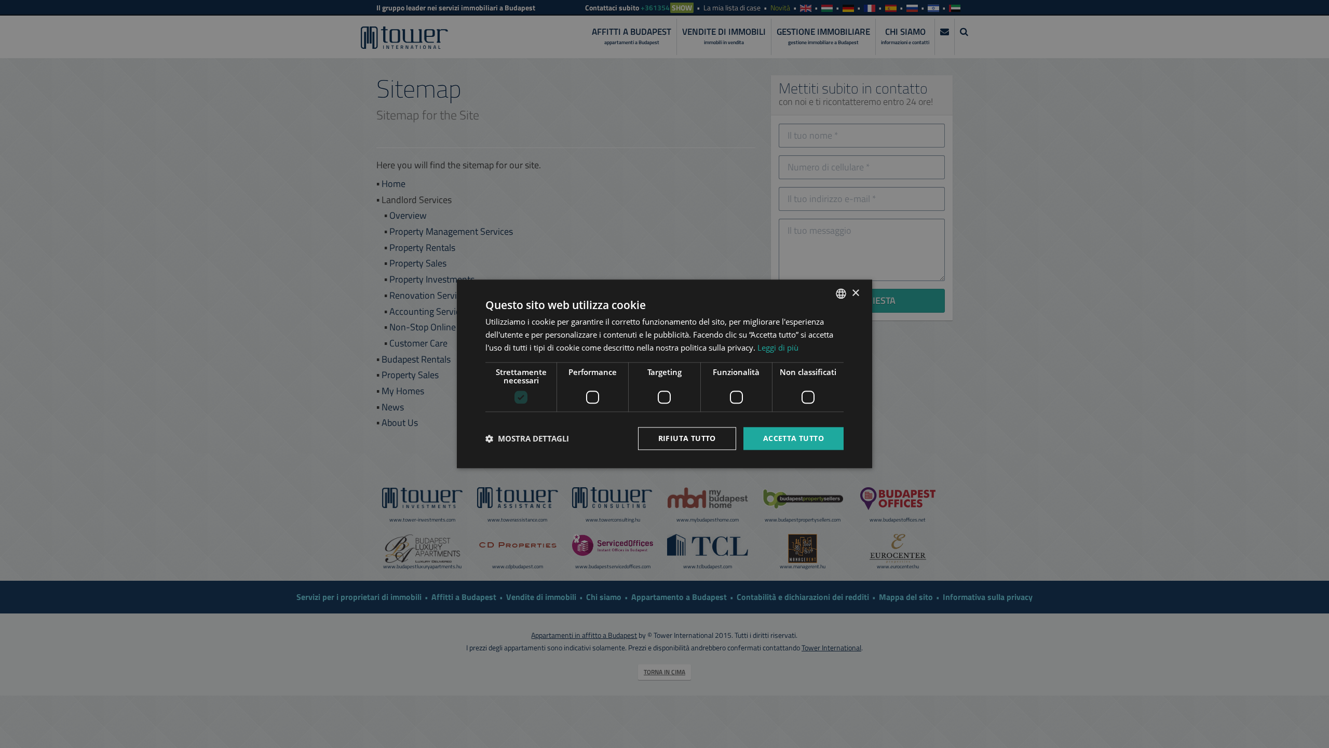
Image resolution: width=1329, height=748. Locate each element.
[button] (527, 438)
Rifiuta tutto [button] (687, 438)
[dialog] (664, 373)
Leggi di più (777, 347)
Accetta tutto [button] (793, 438)
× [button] (855, 293)
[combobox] (841, 293)
